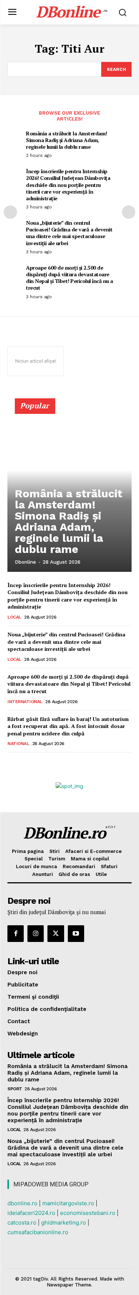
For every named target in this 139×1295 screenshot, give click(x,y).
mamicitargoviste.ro (68, 1203)
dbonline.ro (22, 1203)
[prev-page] (10, 212)
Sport (14, 1088)
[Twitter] (55, 933)
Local (14, 617)
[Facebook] (15, 933)
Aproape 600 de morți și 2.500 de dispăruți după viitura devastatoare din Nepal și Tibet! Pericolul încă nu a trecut (69, 277)
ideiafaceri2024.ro (31, 1212)
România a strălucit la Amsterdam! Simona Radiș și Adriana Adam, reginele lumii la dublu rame (66, 140)
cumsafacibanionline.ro (37, 1232)
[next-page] (128, 212)
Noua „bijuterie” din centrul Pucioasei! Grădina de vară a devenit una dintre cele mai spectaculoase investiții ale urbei (69, 233)
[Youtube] (76, 933)
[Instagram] (35, 933)
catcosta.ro (21, 1222)
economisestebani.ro (87, 1212)
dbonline (25, 562)
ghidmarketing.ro (63, 1222)
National (18, 743)
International (24, 701)
